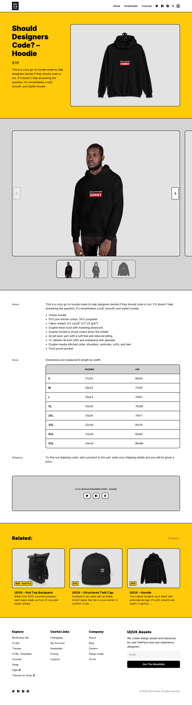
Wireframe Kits (20, 637)
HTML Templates (22, 653)
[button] (177, 6)
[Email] (105, 496)
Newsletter (56, 648)
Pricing (54, 653)
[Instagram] (167, 6)
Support (55, 659)
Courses (147, 5)
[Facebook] (162, 6)
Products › (174, 538)
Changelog (56, 637)
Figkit (15, 670)
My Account (57, 643)
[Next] (175, 193)
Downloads (131, 5)
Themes (16, 648)
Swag (15, 664)
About (92, 637)
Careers (93, 648)
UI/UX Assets (154, 691)
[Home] (15, 6)
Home (116, 5)
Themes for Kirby (22, 675)
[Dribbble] (28, 691)
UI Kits (16, 643)
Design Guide (96, 653)
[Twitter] (157, 6)
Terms (92, 659)
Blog (91, 643)
